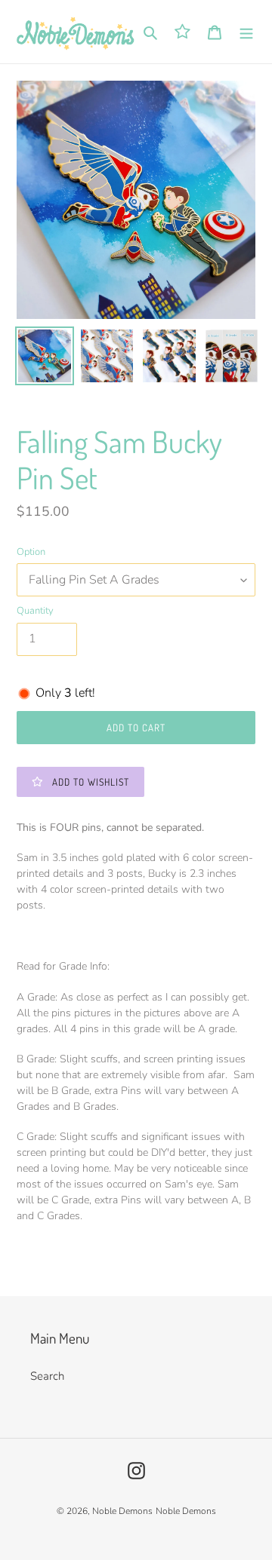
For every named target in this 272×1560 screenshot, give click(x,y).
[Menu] (246, 32)
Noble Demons (122, 1511)
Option (31, 552)
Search (47, 1376)
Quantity (35, 611)
